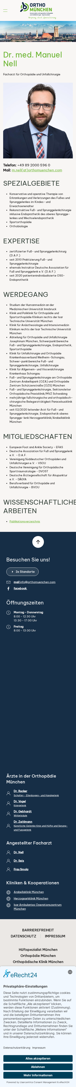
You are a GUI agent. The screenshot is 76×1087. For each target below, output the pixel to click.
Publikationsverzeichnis (25, 521)
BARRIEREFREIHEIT (38, 930)
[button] (5, 10)
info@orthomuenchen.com (38, 582)
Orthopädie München (38, 956)
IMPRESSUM (55, 936)
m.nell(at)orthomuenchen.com (37, 170)
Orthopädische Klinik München (38, 962)
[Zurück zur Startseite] (38, 10)
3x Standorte (25, 572)
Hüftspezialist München (38, 949)
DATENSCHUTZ (23, 936)
